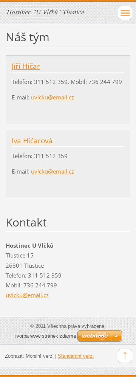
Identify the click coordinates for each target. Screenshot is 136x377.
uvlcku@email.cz (52, 97)
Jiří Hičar (26, 66)
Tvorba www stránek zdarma (45, 336)
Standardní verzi (76, 356)
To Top (125, 356)
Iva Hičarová (32, 141)
